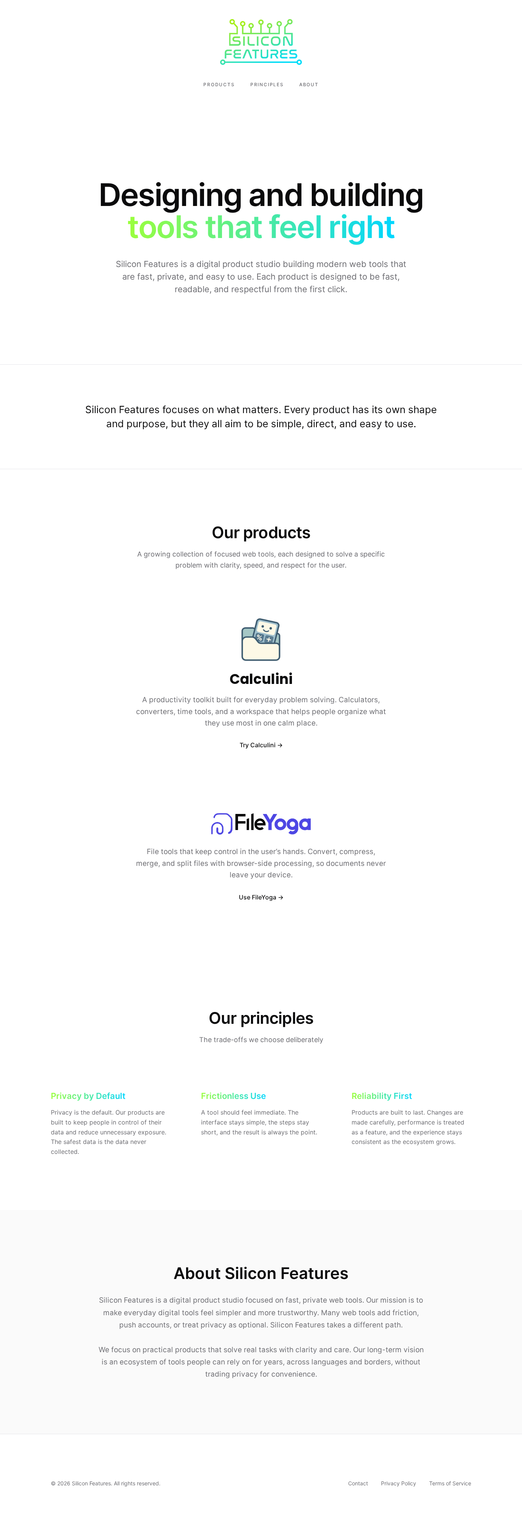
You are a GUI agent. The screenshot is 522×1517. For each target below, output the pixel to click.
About (309, 84)
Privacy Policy (398, 1483)
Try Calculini (258, 745)
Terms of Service (450, 1483)
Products (219, 84)
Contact (358, 1483)
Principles (267, 84)
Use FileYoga (257, 897)
